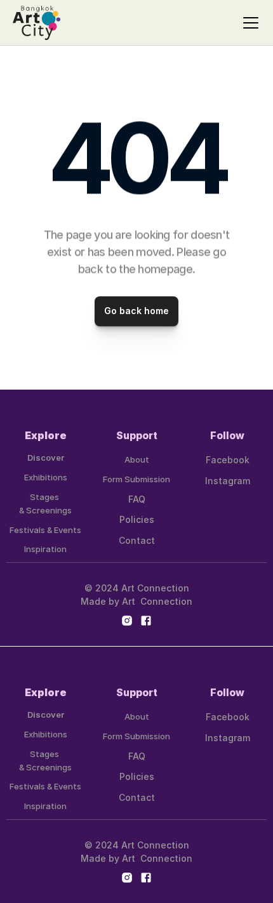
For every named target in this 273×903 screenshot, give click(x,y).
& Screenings (45, 510)
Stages (45, 497)
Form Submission (136, 479)
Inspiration (45, 549)
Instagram (227, 480)
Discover (45, 457)
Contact (137, 540)
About (136, 459)
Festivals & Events (45, 530)
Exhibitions (45, 477)
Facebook (228, 459)
